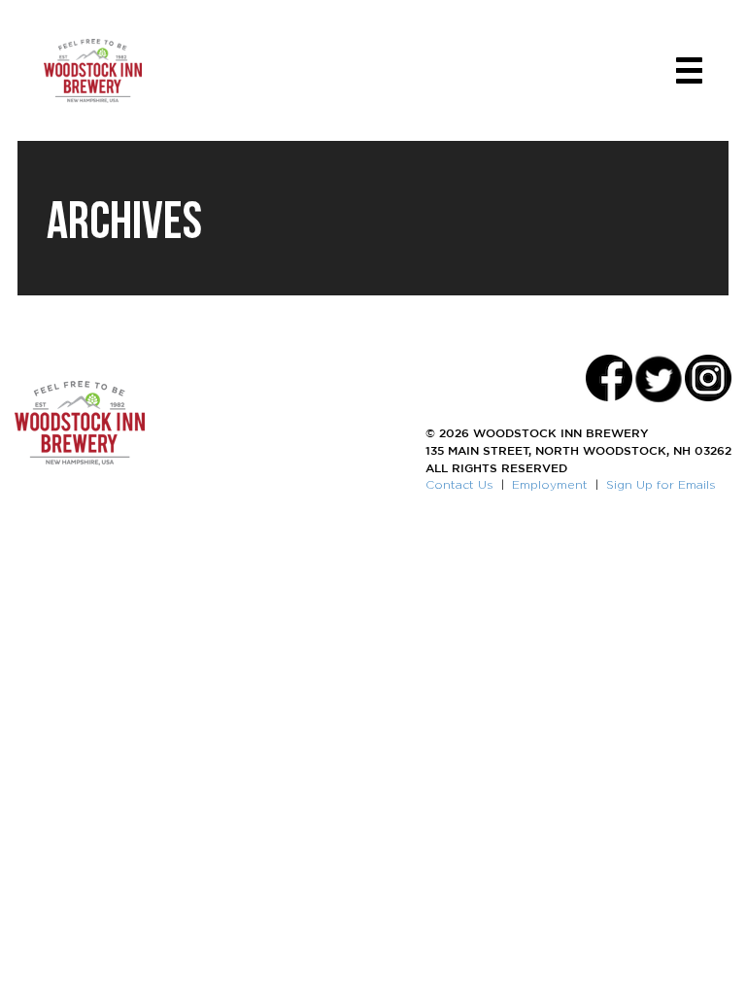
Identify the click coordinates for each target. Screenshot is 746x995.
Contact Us (459, 484)
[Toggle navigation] (689, 70)
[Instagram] (708, 378)
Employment (550, 484)
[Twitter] (658, 378)
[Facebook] (609, 378)
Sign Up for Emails (661, 484)
